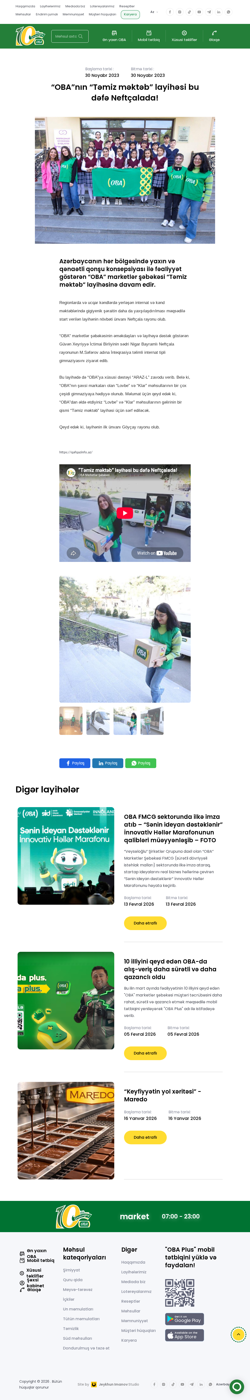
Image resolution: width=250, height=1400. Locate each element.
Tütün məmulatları (81, 1319)
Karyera (130, 14)
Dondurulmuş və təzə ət (86, 1348)
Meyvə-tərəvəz (78, 1289)
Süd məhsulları (77, 1338)
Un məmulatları (78, 1309)
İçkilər (68, 1299)
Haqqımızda (25, 6)
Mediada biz (75, 6)
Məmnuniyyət (73, 14)
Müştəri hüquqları (102, 14)
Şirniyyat (71, 1270)
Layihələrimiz (50, 6)
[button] (162, 688)
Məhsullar (23, 14)
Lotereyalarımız (102, 6)
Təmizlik (71, 1328)
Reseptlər (127, 6)
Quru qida (73, 1280)
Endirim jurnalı (47, 14)
